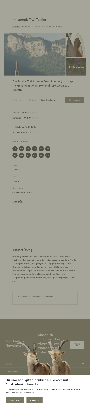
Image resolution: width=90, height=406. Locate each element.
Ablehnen (34, 400)
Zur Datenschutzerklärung (23, 392)
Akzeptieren (14, 400)
